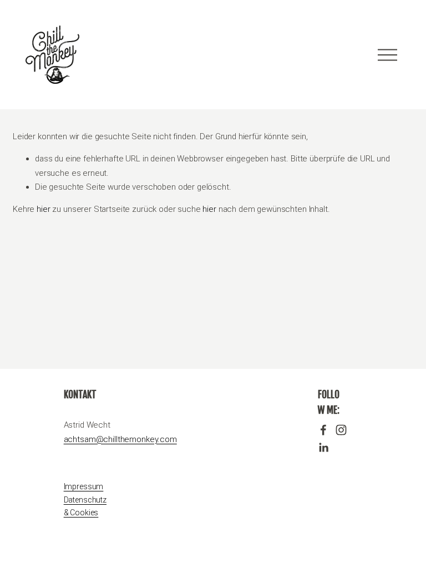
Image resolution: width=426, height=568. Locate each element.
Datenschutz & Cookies (85, 506)
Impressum (84, 486)
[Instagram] (341, 429)
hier (43, 209)
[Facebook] (323, 429)
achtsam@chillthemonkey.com (120, 439)
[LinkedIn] (323, 447)
